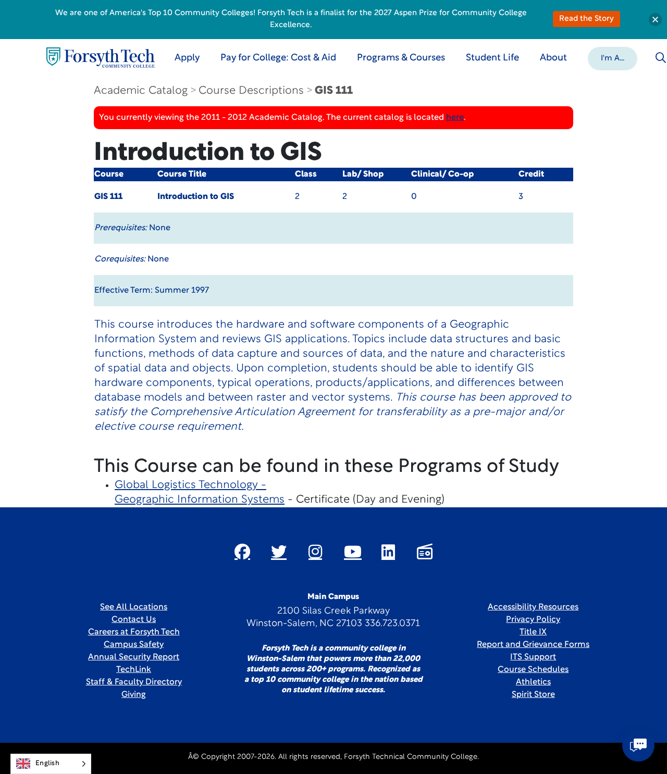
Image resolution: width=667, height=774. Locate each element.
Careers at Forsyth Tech (134, 632)
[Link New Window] (242, 551)
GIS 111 (334, 90)
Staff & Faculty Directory (134, 682)
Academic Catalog (141, 90)
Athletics (533, 682)
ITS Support (533, 657)
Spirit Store (533, 695)
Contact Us (134, 620)
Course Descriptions (251, 90)
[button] (613, 58)
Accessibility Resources (533, 607)
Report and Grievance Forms (533, 645)
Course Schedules (533, 670)
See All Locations (133, 607)
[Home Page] (100, 57)
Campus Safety (134, 645)
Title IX (533, 632)
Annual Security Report (133, 657)
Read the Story (586, 19)
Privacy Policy (533, 620)
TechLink (133, 670)
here (455, 118)
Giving (133, 695)
